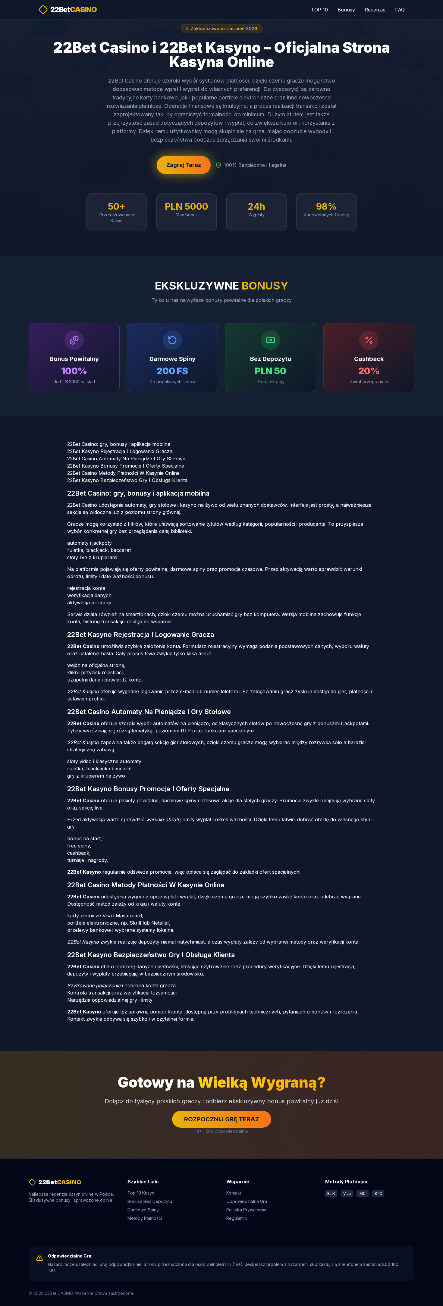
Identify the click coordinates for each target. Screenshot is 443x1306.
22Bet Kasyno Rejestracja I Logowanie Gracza (119, 451)
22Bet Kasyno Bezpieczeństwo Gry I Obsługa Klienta (127, 480)
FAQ (400, 10)
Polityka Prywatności (246, 1209)
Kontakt (233, 1192)
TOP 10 (319, 10)
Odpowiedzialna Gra (246, 1201)
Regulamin (236, 1218)
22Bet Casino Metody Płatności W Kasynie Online (123, 473)
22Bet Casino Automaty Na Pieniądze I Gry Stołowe (126, 459)
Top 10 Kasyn (140, 1192)
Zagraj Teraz (183, 165)
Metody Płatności (144, 1218)
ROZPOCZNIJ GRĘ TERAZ (221, 1119)
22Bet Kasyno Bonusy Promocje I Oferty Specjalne (125, 466)
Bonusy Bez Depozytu (149, 1201)
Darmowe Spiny (143, 1209)
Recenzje (375, 10)
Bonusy (346, 10)
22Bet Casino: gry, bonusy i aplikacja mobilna (118, 444)
